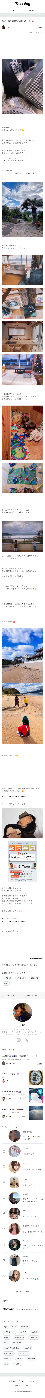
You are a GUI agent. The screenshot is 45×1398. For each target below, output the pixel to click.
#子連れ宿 (8, 978)
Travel (23, 1099)
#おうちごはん (23, 1353)
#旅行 (6, 983)
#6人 (4, 1113)
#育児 (19, 1359)
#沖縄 (6, 1364)
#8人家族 (27, 1348)
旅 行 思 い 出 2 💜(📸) (12, 1092)
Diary (39, 27)
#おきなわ (25, 1327)
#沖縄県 (17, 1364)
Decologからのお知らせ (26, 1309)
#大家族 (34, 1332)
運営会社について (22, 1385)
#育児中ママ (31, 1359)
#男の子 (7, 1337)
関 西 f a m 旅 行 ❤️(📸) (12, 1109)
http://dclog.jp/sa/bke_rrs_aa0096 (14, 921)
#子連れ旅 (20, 978)
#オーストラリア (36, 1059)
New (12, 10)
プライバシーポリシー (27, 1381)
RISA (22, 1025)
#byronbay (15, 1059)
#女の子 (23, 1332)
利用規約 (12, 1381)
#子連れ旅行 (34, 978)
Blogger (33, 10)
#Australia (6, 1059)
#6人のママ (17, 1343)
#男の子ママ (19, 1337)
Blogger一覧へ (22, 1291)
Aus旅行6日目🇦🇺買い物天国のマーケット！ (20, 1056)
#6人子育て (21, 1095)
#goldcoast (25, 1059)
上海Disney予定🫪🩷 (10, 1074)
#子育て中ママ (9, 1332)
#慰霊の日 (8, 1359)
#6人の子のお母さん (9, 1095)
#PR (14, 1327)
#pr (5, 1327)
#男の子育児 (34, 1337)
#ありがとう (8, 1353)
